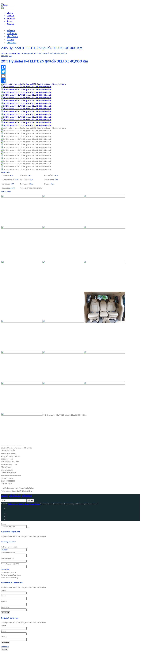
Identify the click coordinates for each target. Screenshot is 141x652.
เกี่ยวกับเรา (11, 18)
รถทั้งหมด (10, 15)
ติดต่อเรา (10, 24)
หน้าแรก (10, 13)
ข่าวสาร (10, 21)
